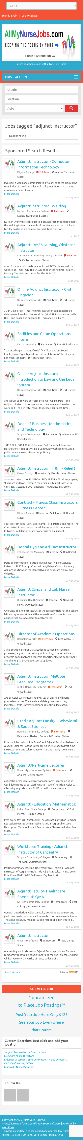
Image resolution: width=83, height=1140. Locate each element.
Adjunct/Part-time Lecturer (41, 765)
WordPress (8, 1127)
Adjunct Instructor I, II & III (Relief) (46, 468)
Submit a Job (9, 15)
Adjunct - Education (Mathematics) (46, 804)
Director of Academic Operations (46, 634)
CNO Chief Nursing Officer (19, 1063)
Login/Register (30, 15)
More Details (11, 193)
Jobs (62, 972)
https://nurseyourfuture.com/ (19, 1123)
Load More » (12, 972)
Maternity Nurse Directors (19, 1067)
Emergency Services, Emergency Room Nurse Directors (35, 1059)
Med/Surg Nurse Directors (19, 1056)
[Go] (71, 108)
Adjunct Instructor (33, 935)
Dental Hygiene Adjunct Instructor (46, 547)
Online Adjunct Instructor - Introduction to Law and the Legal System (46, 379)
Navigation (16, 77)
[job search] (73, 972)
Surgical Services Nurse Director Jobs (25, 1052)
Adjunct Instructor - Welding (41, 206)
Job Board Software (49, 1123)
